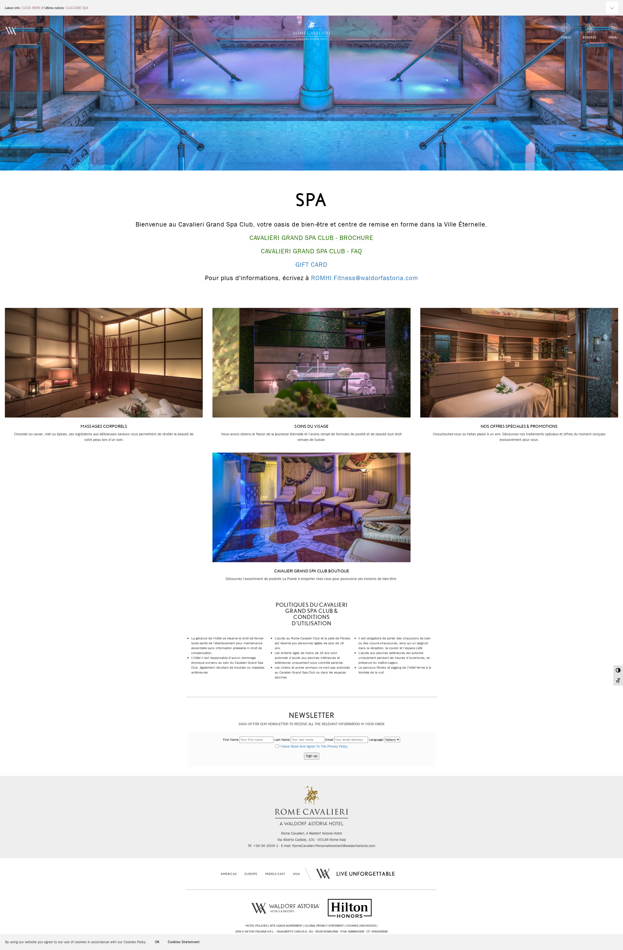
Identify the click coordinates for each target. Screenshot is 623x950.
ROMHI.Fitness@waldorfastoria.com (364, 278)
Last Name (282, 739)
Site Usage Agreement (286, 925)
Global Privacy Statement (324, 925)
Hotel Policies (256, 925)
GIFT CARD (311, 264)
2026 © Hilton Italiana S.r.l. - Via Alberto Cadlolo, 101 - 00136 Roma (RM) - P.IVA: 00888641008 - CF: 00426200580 (311, 931)
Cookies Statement (184, 942)
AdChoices (368, 925)
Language (376, 739)
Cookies (352, 925)
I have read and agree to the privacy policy (314, 746)
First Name (230, 739)
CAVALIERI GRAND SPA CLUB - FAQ (311, 251)
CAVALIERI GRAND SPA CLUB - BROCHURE (311, 238)
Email (329, 739)
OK (157, 942)
